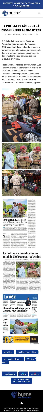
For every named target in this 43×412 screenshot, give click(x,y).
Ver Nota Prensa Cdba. (27, 352)
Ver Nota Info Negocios (13, 359)
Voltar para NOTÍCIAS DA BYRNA (21, 380)
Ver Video (8, 352)
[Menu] (39, 13)
